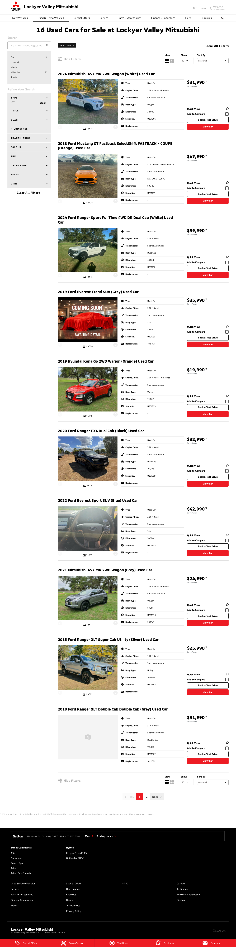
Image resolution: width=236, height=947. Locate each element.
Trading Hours (104, 836)
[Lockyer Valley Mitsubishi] (16, 7)
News (69, 899)
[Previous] (60, 127)
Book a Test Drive (208, 119)
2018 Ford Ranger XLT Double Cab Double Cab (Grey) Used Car (113, 709)
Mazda (14, 67)
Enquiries (206, 17)
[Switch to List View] (167, 61)
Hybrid (70, 847)
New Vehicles (20, 17)
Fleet (188, 17)
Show (184, 55)
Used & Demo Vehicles (51, 17)
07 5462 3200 (219, 8)
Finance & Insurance (163, 17)
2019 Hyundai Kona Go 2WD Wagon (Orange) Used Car (106, 361)
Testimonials (183, 888)
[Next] (115, 127)
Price (15, 110)
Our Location (201, 8)
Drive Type (19, 165)
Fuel (14, 156)
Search (223, 18)
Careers (181, 883)
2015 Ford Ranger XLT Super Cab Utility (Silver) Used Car (108, 639)
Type (14, 99)
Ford (13, 57)
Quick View (193, 108)
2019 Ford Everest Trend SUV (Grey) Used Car (98, 291)
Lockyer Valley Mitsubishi (51, 6)
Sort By (201, 55)
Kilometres (19, 129)
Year (14, 120)
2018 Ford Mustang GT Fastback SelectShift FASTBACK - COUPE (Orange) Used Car (115, 145)
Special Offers (82, 17)
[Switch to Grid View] (172, 61)
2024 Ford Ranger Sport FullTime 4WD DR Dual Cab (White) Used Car (115, 219)
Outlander (16, 858)
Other (15, 183)
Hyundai (15, 62)
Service (104, 17)
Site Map (181, 899)
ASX (13, 853)
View (167, 55)
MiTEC (124, 883)
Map (87, 836)
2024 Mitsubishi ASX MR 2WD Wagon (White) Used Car (106, 73)
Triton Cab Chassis (21, 873)
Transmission (21, 138)
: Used (65, 45)
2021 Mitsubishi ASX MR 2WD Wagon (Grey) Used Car (105, 570)
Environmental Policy (188, 894)
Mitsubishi (15, 72)
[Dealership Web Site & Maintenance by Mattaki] (219, 931)
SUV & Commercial (21, 847)
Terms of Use (73, 905)
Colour (16, 147)
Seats (15, 174)
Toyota (14, 77)
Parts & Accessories (129, 17)
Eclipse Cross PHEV (76, 853)
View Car (208, 126)
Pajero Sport (18, 863)
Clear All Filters (28, 192)
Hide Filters (72, 59)
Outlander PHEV (75, 858)
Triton (14, 868)
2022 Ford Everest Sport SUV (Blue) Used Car (98, 500)
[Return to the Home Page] (14, 930)
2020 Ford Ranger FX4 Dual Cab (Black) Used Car (101, 430)
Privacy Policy (73, 911)
